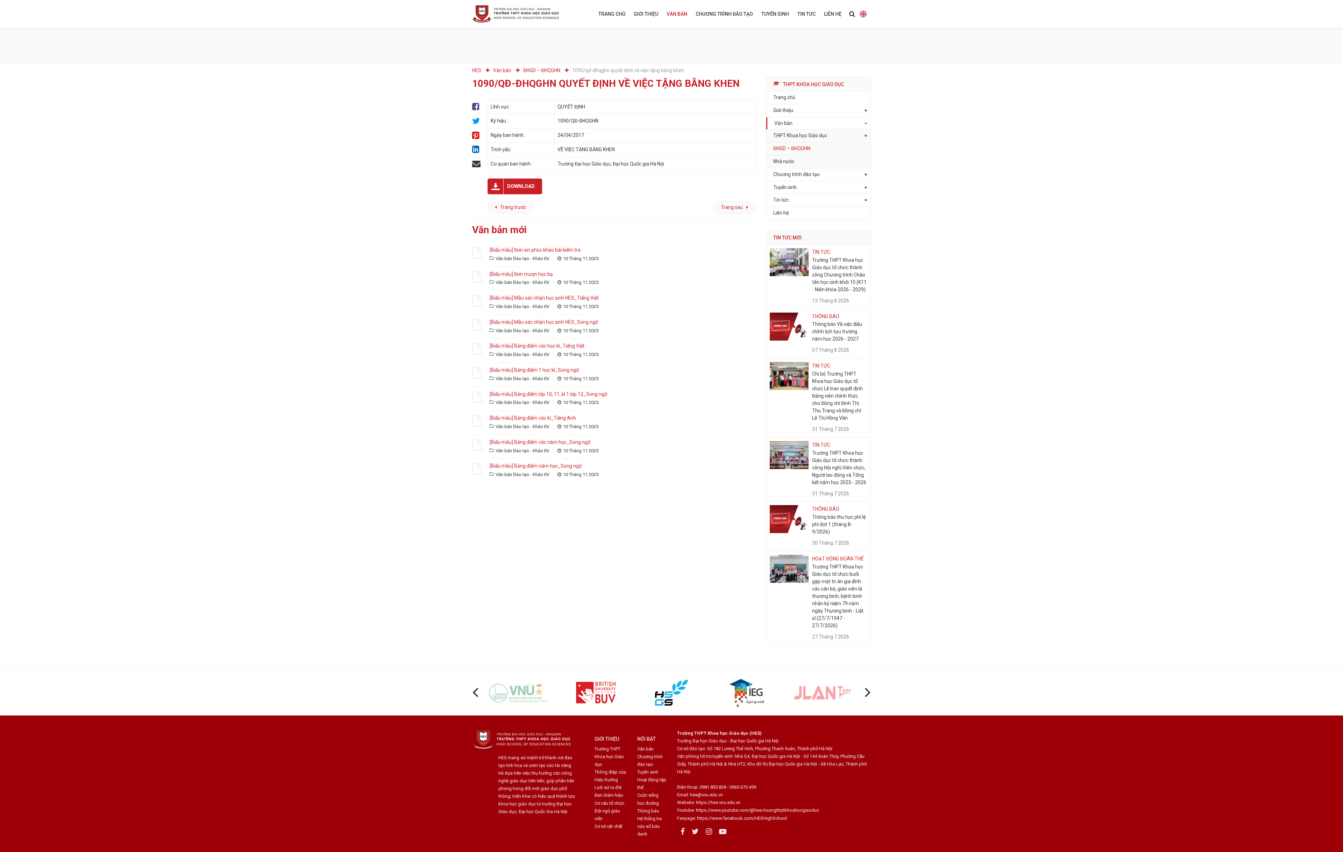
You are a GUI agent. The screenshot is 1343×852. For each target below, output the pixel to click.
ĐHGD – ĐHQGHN (791, 148)
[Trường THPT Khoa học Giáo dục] (521, 14)
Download (521, 186)
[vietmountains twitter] (695, 831)
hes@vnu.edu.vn (706, 794)
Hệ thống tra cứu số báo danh (649, 826)
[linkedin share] (476, 149)
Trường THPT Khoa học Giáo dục (609, 756)
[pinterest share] (476, 135)
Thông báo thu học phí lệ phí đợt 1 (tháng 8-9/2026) (839, 524)
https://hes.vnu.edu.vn (718, 802)
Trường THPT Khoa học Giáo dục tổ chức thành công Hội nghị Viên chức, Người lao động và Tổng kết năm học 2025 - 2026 (839, 467)
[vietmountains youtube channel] (723, 831)
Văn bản (677, 14)
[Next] (866, 692)
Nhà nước (783, 161)
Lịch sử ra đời (608, 787)
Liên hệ (832, 14)
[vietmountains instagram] (709, 831)
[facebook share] (476, 107)
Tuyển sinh (775, 14)
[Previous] (476, 692)
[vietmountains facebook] (682, 831)
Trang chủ (611, 14)
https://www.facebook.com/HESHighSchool (742, 818)
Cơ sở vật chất (609, 826)
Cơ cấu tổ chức (609, 803)
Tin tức (806, 14)
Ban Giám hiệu (609, 795)
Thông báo (648, 810)
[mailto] (476, 164)
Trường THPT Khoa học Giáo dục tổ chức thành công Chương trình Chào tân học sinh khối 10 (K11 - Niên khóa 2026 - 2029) (839, 274)
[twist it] (476, 121)
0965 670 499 (743, 787)
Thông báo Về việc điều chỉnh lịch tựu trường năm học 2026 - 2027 (837, 331)
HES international (863, 14)
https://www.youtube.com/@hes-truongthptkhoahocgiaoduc (757, 810)
